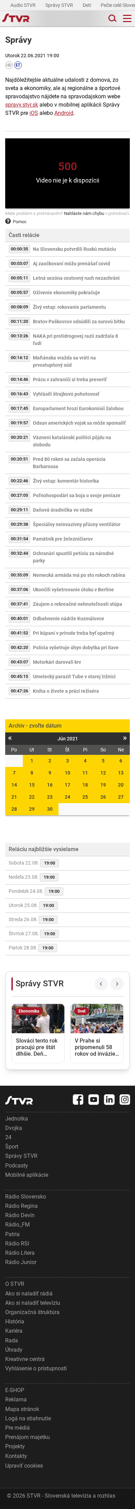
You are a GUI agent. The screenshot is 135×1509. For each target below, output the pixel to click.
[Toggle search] (111, 18)
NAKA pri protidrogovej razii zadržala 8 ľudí (75, 339)
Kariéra (13, 1331)
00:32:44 (19, 553)
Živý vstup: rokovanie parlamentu (69, 307)
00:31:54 (19, 538)
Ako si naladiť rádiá (29, 1293)
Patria (12, 1234)
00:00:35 (19, 249)
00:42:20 (19, 647)
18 (85, 785)
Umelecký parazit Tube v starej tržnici (74, 676)
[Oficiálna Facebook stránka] (78, 1099)
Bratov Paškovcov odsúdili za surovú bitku (79, 321)
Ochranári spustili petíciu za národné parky (73, 557)
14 (14, 785)
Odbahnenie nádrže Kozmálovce (68, 618)
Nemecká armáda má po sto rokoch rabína (79, 575)
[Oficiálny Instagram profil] (125, 1099)
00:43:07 (19, 661)
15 (32, 785)
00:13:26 (19, 335)
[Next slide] (117, 983)
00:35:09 (19, 575)
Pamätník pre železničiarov (63, 539)
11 (85, 773)
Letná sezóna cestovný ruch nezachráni (76, 278)
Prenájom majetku (27, 1437)
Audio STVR (23, 5)
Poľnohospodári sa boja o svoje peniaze (76, 495)
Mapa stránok (22, 1409)
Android (63, 113)
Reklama (16, 1399)
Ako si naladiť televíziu (32, 1303)
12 (103, 773)
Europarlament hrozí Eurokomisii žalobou (78, 408)
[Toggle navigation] (127, 18)
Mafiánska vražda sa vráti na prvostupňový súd (64, 361)
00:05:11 (19, 277)
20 (121, 785)
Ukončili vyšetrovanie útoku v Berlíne (73, 589)
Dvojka (13, 1128)
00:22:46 (19, 480)
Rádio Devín (20, 1215)
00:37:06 (19, 589)
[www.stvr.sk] (19, 1100)
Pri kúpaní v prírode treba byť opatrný (73, 633)
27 (121, 797)
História (14, 1321)
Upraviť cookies (24, 1465)
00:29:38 (19, 524)
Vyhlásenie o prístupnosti (36, 1368)
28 (14, 809)
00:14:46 (19, 379)
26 (103, 797)
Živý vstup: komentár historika (66, 481)
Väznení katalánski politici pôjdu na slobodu (72, 441)
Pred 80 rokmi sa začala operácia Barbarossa (69, 462)
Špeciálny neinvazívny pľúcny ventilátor (76, 524)
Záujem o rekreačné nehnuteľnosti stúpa (77, 604)
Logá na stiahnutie (28, 1418)
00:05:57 (19, 292)
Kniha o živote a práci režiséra (66, 691)
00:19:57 (19, 422)
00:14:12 (19, 357)
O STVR (14, 1284)
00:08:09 (19, 306)
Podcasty (16, 1165)
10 (67, 773)
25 (85, 797)
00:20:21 (19, 437)
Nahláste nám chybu (84, 213)
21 (14, 797)
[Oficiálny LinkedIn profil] (109, 1099)
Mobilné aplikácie (26, 1175)
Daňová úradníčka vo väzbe (63, 510)
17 (67, 785)
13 (121, 773)
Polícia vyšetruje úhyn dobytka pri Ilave (76, 647)
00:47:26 (19, 690)
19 (103, 785)
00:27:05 (19, 495)
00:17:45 (19, 408)
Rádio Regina (21, 1206)
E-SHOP (14, 1390)
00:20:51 (19, 459)
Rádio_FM (17, 1224)
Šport (11, 1146)
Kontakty (16, 1456)
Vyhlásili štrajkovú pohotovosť (66, 394)
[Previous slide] (101, 983)
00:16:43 (19, 393)
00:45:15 (19, 676)
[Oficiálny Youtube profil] (94, 1099)
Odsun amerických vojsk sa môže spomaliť (79, 423)
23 (50, 797)
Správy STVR (59, 5)
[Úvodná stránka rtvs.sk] (16, 18)
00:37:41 (19, 603)
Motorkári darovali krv (57, 662)
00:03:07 (19, 263)
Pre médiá (17, 1427)
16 (50, 785)
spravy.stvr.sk (21, 104)
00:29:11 (19, 509)
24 (67, 797)
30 (50, 809)
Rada (11, 1340)
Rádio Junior (20, 1262)
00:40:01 (19, 618)
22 (32, 797)
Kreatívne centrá (25, 1359)
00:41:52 (19, 632)
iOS (33, 113)
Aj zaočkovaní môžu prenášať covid (71, 263)
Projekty (15, 1446)
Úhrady (13, 1350)
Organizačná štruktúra (32, 1312)
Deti (87, 5)
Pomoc (20, 221)
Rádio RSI (17, 1243)
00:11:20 (19, 321)
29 (32, 809)
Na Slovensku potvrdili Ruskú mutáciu (74, 249)
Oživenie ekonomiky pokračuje (66, 292)
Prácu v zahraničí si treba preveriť (70, 379)
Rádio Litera (20, 1253)
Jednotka (16, 1118)
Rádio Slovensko (25, 1196)
